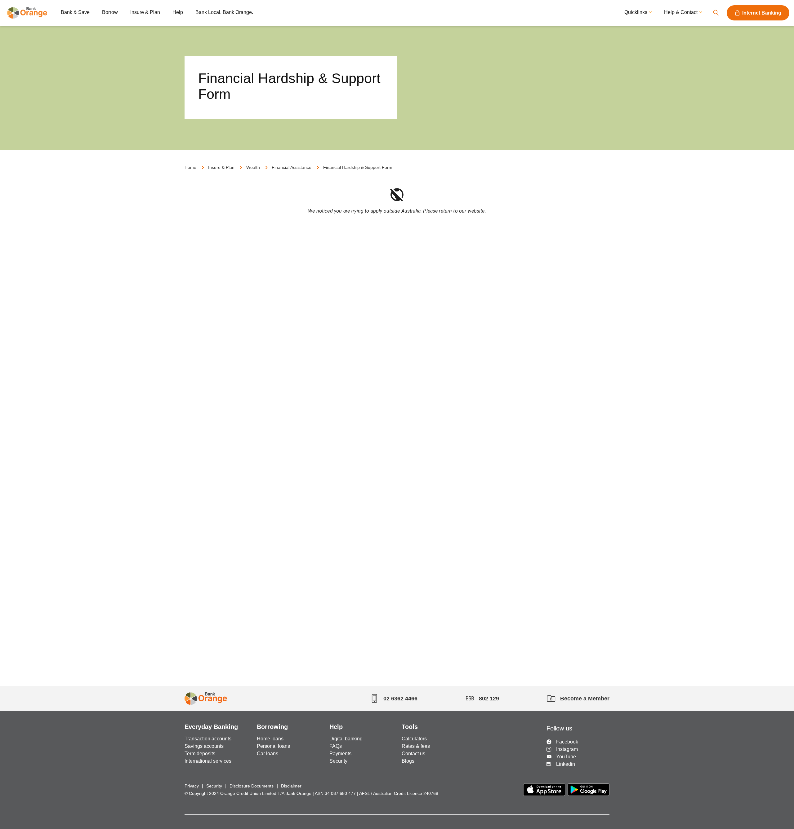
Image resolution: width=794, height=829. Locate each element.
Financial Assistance (291, 167)
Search (716, 13)
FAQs (335, 746)
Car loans (267, 753)
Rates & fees (416, 746)
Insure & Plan (145, 12)
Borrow (110, 12)
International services (208, 761)
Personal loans (273, 746)
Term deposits (200, 753)
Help (177, 12)
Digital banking (346, 738)
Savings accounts (204, 746)
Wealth (253, 167)
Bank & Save (75, 12)
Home (190, 167)
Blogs (408, 761)
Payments (340, 753)
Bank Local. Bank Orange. (224, 12)
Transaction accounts (208, 738)
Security (338, 761)
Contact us (413, 753)
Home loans (270, 738)
